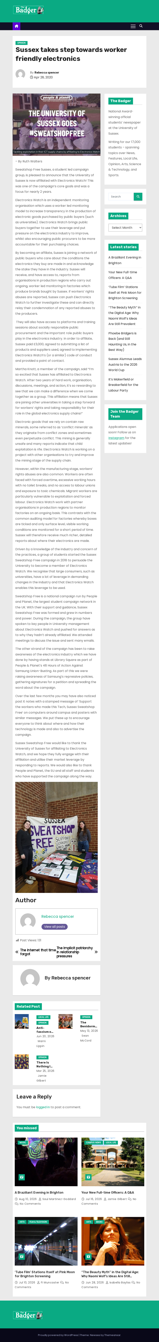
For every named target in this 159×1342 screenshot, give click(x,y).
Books (99, 1221)
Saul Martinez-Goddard (58, 1199)
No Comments (30, 1204)
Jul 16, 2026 (94, 1199)
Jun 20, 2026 (45, 1036)
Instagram (116, 438)
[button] (141, 26)
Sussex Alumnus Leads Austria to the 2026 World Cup (125, 364)
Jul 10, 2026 (27, 1282)
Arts (22, 1221)
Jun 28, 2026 (95, 1282)
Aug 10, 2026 (28, 1199)
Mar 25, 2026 (45, 1071)
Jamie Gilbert (117, 1199)
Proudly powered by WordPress (58, 1335)
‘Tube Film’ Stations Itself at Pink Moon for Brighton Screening (125, 292)
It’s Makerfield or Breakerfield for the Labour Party (123, 385)
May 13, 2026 (89, 1031)
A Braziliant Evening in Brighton (39, 1192)
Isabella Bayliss (120, 1282)
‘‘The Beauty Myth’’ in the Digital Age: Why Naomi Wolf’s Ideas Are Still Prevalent (110, 1276)
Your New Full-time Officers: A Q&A (107, 1192)
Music (23, 1142)
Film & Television (38, 1221)
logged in (43, 1107)
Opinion (21, 42)
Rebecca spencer (47, 72)
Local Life (43, 1017)
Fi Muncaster (50, 1282)
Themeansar (112, 1335)
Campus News (93, 1142)
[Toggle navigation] (133, 26)
